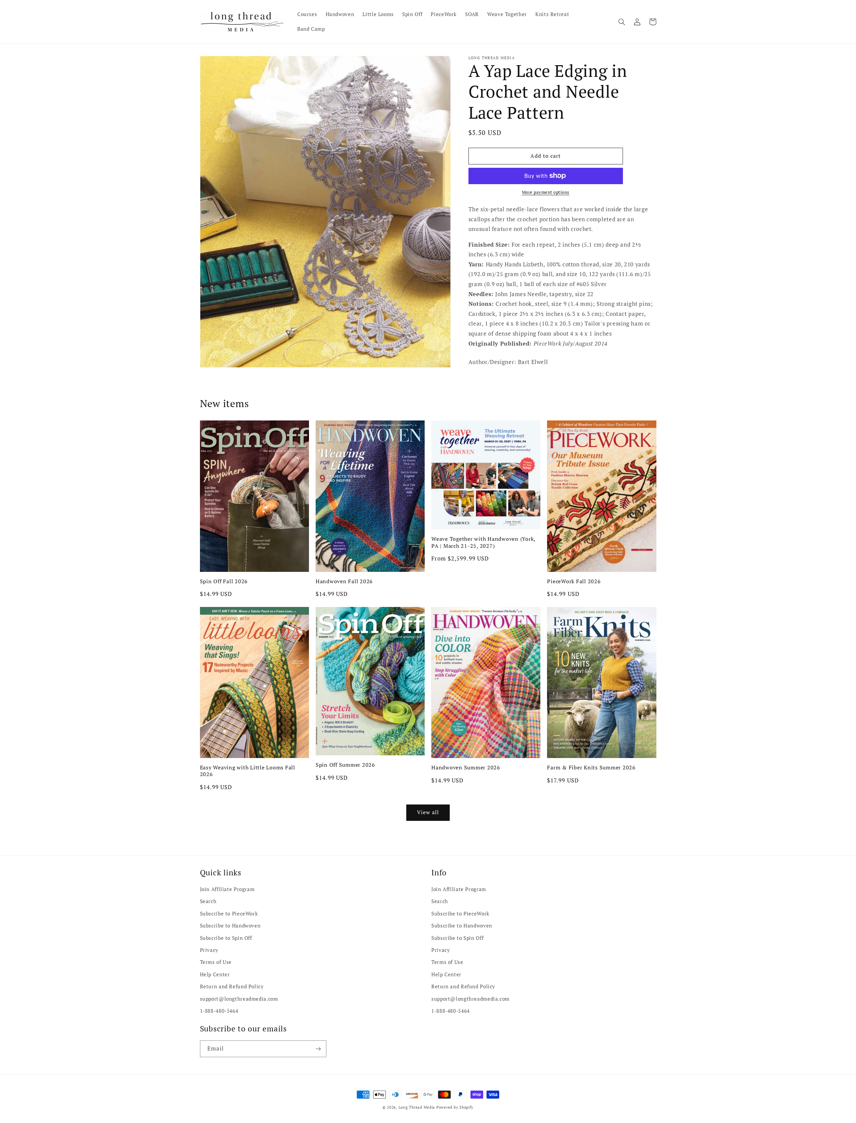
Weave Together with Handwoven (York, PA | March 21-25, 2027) (483, 542)
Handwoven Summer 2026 (465, 767)
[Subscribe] (318, 1048)
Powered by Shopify (454, 1107)
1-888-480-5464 (219, 1011)
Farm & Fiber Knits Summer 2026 (591, 767)
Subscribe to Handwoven (230, 925)
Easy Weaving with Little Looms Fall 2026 (247, 771)
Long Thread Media (417, 1107)
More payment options (546, 192)
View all (428, 812)
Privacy (209, 950)
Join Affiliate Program (227, 889)
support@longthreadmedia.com (239, 999)
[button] (622, 21)
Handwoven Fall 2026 (344, 581)
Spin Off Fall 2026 (224, 581)
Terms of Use (216, 962)
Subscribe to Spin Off (226, 938)
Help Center (215, 974)
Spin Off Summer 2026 (345, 764)
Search (208, 901)
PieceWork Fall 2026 (574, 581)
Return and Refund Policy (232, 986)
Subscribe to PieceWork (229, 913)
